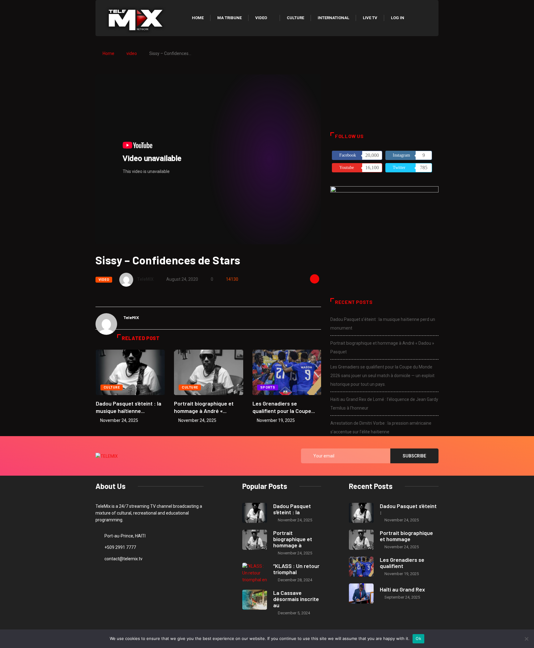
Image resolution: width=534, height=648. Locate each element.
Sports (267, 387)
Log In (397, 17)
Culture (295, 17)
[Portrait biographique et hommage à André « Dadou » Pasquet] (254, 540)
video (131, 53)
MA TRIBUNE (229, 17)
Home (198, 17)
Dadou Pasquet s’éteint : (408, 509)
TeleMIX (145, 279)
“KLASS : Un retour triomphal (296, 568)
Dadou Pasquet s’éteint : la (292, 509)
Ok (418, 638)
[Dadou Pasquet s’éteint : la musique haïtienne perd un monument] (254, 513)
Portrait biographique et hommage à (292, 539)
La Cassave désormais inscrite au (296, 598)
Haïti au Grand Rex (402, 589)
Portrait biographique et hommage (406, 535)
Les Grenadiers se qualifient (402, 562)
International (333, 17)
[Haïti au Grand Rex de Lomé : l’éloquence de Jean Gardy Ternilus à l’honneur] (361, 593)
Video (261, 17)
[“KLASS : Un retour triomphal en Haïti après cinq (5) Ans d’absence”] (254, 573)
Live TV (370, 17)
